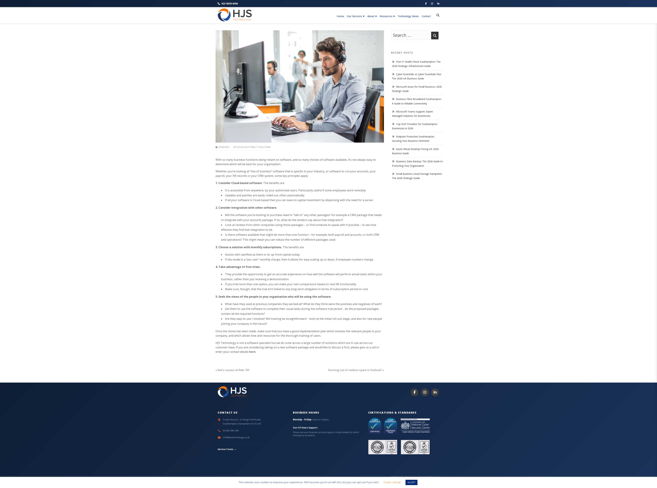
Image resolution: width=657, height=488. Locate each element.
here (252, 352)
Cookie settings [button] (392, 482)
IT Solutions (263, 147)
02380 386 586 (231, 430)
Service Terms (227, 449)
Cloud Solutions (245, 147)
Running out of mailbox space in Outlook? (355, 370)
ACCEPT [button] (411, 482)
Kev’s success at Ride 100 (233, 370)
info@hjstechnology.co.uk (236, 437)
